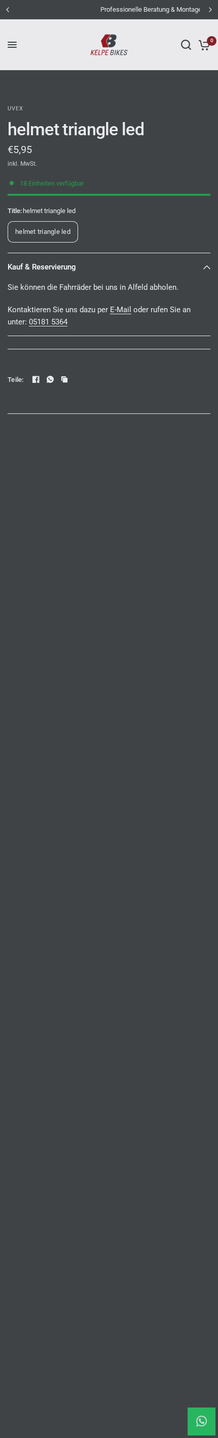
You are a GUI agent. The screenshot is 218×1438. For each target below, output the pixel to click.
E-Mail (120, 309)
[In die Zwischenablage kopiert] (64, 379)
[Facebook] (36, 379)
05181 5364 (48, 321)
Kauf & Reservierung (42, 267)
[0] (202, 44)
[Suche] (186, 44)
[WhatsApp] (50, 379)
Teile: (16, 379)
